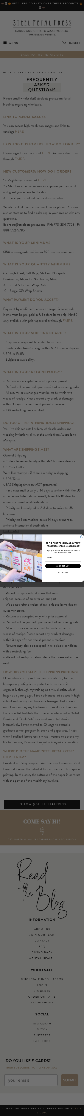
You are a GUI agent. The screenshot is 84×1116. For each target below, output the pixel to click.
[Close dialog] (81, 537)
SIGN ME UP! (63, 566)
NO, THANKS (63, 572)
